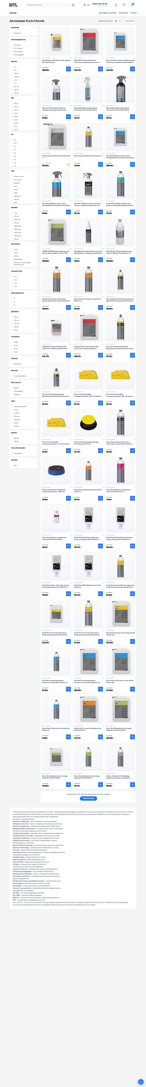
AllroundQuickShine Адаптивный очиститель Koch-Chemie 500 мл (117, 109)
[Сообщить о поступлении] (68, 164)
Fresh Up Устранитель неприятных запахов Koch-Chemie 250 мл (54, 538)
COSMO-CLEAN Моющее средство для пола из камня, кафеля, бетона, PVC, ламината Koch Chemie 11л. (55, 252)
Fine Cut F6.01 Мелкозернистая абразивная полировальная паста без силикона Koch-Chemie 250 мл (55, 395)
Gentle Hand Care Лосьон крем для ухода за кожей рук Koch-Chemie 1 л (87, 538)
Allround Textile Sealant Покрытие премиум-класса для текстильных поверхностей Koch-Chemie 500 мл (54, 109)
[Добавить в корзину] (68, 69)
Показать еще (88, 798)
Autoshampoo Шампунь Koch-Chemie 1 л (88, 156)
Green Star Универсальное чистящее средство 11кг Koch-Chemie (119, 729)
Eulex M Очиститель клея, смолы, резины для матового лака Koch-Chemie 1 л (56, 300)
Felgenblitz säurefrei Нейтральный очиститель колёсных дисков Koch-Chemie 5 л (55, 348)
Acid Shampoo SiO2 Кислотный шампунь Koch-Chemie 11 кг (56, 61)
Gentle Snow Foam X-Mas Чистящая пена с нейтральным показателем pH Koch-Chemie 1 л (120, 586)
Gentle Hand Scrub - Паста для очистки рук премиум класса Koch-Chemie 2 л (55, 586)
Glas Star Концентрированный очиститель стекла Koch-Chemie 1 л (54, 681)
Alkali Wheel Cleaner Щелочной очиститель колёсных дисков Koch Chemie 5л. (86, 61)
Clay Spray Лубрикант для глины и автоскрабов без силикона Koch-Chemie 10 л (120, 157)
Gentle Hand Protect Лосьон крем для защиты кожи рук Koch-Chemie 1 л (119, 538)
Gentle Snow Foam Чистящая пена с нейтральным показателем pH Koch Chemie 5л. (54, 634)
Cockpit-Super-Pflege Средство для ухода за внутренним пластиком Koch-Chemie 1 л (119, 204)
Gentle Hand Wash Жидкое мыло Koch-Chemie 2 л (87, 586)
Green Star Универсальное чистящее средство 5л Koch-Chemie (55, 777)
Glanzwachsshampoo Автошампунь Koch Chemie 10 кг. (120, 633)
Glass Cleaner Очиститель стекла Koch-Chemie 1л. (56, 729)
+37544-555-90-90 (99, 4)
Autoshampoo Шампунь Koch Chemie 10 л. (56, 156)
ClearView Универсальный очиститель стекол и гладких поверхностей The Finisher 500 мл (87, 204)
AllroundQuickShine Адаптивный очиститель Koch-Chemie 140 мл (85, 109)
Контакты (123, 13)
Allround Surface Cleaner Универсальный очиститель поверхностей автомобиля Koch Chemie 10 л (120, 61)
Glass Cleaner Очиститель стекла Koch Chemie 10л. (119, 681)
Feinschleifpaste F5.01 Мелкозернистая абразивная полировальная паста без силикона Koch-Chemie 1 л (120, 300)
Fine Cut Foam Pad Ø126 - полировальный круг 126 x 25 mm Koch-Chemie (88, 395)
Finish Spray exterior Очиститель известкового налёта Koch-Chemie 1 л (119, 443)
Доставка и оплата (108, 13)
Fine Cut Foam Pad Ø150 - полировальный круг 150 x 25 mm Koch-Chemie (120, 395)
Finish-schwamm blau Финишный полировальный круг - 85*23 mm (53, 490)
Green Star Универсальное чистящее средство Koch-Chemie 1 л (87, 777)
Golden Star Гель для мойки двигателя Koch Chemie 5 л (87, 729)
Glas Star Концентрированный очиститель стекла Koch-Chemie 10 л (87, 681)
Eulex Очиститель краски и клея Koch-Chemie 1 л (87, 300)
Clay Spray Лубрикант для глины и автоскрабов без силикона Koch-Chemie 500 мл (56, 204)
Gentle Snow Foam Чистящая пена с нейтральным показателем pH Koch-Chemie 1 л (87, 634)
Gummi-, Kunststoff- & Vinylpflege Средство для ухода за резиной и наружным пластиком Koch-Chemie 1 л (119, 777)
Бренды (13, 13)
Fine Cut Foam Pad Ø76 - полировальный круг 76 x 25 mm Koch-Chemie (56, 443)
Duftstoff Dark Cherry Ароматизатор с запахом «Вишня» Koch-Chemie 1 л (119, 252)
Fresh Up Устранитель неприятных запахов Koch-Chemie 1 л (118, 490)
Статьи (133, 13)
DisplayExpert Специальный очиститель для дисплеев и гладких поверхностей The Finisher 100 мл (88, 252)
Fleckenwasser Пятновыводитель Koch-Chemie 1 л (88, 490)
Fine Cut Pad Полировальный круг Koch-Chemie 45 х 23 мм (86, 443)
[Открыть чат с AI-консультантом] (141, 1082)
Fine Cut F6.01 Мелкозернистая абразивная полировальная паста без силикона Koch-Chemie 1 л (119, 348)
